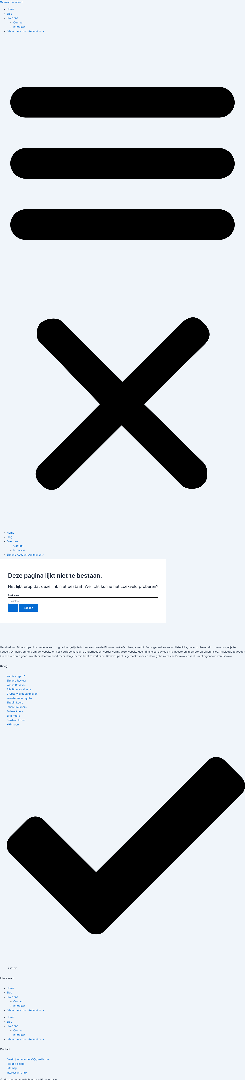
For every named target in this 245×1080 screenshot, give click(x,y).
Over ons (12, 18)
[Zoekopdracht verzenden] (13, 608)
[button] (122, 282)
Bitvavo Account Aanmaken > (25, 31)
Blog (9, 13)
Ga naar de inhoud (11, 2)
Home (10, 9)
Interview (19, 26)
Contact (18, 22)
